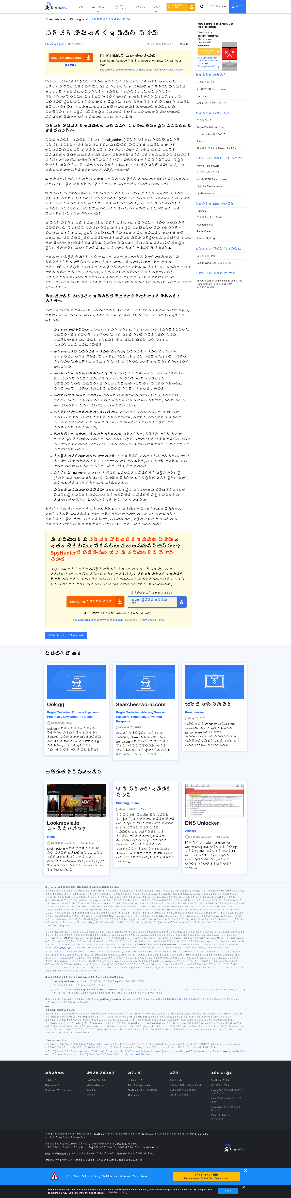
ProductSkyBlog (206, 238)
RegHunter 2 (52, 1085)
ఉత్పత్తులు (99, 7)
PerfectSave (204, 231)
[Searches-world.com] (145, 682)
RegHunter (134, 1095)
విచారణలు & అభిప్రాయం (183, 1090)
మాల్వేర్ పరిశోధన (120, 7)
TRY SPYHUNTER (206, 1176)
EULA (150, 69)
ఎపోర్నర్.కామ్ (206, 82)
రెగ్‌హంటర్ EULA (220, 1085)
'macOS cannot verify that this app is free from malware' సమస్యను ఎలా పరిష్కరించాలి (219, 284)
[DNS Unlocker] (214, 801)
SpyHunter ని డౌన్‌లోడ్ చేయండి (91, 601)
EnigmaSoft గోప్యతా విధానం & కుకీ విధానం (227, 1092)
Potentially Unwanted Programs (70, 716)
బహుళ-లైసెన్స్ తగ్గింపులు (175, 6)
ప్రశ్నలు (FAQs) (54, 926)
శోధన (201, 6)
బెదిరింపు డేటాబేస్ (96, 1080)
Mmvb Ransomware (208, 165)
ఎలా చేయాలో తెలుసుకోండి (217, 948)
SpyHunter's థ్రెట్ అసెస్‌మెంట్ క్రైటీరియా (117, 1134)
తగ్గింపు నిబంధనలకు (131, 1051)
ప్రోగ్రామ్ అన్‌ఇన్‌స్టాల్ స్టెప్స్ (72, 1134)
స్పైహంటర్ (51, 1080)
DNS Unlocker (202, 823)
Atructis (201, 141)
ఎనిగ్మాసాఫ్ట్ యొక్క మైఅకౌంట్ (172, 999)
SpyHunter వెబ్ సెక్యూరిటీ (142, 1090)
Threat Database (55, 19)
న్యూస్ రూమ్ (176, 1080)
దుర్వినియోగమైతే (179, 1095)
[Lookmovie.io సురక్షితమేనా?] (76, 801)
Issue (51, 837)
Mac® (122, 613)
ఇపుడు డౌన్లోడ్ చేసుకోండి (207, 51)
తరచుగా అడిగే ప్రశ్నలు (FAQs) (213, 1051)
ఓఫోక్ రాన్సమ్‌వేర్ (208, 172)
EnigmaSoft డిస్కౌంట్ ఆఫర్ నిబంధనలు (226, 1109)
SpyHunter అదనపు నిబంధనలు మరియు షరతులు (168, 1134)
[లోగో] (56, 6)
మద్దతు (140, 7)
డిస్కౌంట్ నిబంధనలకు (112, 948)
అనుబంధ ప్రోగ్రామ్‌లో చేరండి (186, 1085)
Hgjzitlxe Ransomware (209, 186)
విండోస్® (105, 613)
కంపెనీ (156, 7)
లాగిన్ (239, 6)
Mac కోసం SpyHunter (139, 1085)
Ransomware (194, 712)
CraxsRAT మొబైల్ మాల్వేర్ (212, 102)
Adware (146, 712)
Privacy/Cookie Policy (170, 69)
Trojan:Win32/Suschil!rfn (210, 127)
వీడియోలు (91, 1090)
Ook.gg (55, 704)
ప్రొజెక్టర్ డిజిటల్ (210, 217)
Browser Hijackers (85, 712)
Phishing (75, 19)
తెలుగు (219, 6)
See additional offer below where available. (123, 69)
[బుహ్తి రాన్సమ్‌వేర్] (214, 682)
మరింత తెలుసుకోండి (115, 1192)
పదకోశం (91, 1095)
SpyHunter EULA (220, 1080)
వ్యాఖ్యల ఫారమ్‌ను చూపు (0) (66, 635)
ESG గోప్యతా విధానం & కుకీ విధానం (226, 1100)
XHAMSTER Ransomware (212, 89)
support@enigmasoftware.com (111, 999)
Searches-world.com (141, 704)
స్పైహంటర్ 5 (135, 1080)
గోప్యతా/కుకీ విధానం (101, 1051)
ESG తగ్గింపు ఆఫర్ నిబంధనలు (222, 1117)
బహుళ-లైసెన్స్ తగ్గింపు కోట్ (149, 601)
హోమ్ (80, 7)
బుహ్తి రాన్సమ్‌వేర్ (208, 704)
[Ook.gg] (76, 682)
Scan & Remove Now (66, 57)
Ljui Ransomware (206, 193)
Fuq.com (202, 96)
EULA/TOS (65, 948)
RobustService (205, 224)
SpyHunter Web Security (58, 1090)
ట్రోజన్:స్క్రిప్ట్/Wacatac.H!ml (216, 148)
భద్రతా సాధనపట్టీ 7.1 (212, 134)
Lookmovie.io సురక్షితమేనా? (214, 262)
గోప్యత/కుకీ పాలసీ (82, 948)
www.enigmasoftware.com (66, 981)
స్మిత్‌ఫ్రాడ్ (204, 120)
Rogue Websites (59, 712)
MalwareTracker (95, 1085)
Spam (60, 44)
